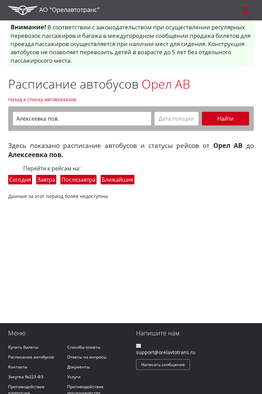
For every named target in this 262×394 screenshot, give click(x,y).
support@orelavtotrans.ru (165, 352)
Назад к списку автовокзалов (42, 99)
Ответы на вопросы (86, 357)
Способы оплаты (83, 347)
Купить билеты (23, 347)
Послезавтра (78, 179)
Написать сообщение (163, 364)
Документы (78, 367)
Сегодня (20, 179)
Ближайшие (117, 179)
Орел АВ (166, 84)
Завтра (46, 179)
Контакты (17, 367)
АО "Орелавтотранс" (69, 9)
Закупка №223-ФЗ (25, 377)
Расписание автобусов (31, 357)
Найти (225, 118)
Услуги (74, 377)
